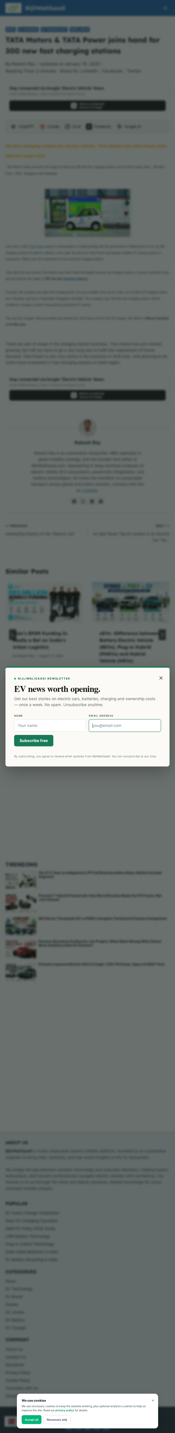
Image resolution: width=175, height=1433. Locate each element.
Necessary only (57, 1419)
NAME (18, 715)
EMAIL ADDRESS (101, 715)
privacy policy (64, 1410)
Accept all (31, 1419)
